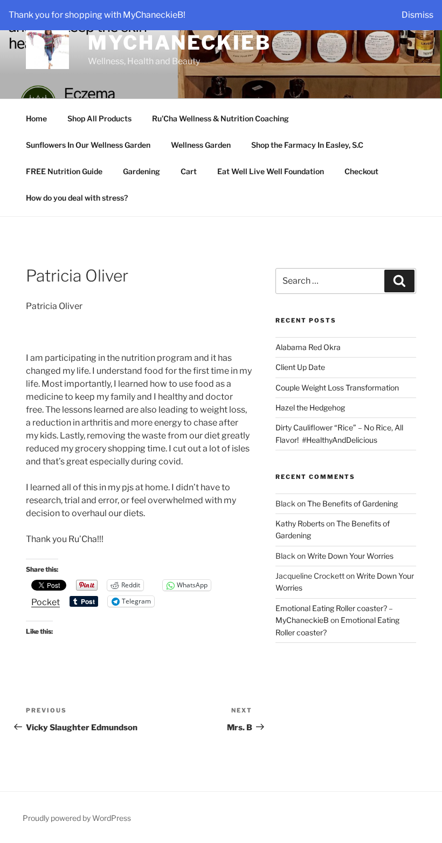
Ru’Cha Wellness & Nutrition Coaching (220, 118)
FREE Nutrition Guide (64, 171)
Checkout (361, 171)
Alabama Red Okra (308, 347)
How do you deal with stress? (77, 197)
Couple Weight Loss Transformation (337, 387)
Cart (189, 171)
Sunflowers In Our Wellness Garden (88, 144)
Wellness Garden (201, 144)
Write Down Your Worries (350, 555)
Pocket (45, 602)
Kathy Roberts (299, 523)
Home (36, 118)
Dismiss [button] (417, 15)
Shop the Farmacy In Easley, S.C (307, 144)
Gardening (141, 171)
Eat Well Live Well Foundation (270, 171)
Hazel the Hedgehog (310, 407)
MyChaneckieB (179, 42)
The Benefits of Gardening (352, 503)
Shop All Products (99, 118)
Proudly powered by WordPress (77, 818)
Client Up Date (300, 367)
